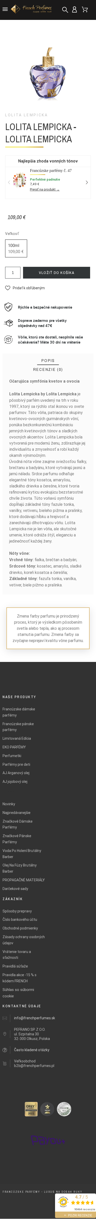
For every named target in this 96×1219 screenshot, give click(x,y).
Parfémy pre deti (16, 764)
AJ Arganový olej (16, 773)
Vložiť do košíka (56, 272)
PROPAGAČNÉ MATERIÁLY (24, 880)
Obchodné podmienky (20, 928)
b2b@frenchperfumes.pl (34, 1065)
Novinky (9, 804)
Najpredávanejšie (16, 812)
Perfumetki (12, 755)
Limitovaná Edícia (17, 738)
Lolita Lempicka (26, 115)
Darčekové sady (15, 888)
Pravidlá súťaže (15, 966)
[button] (25, 288)
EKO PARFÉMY (14, 747)
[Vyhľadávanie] (65, 10)
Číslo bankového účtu (20, 919)
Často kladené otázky (31, 1050)
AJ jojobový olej (15, 781)
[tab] (48, 360)
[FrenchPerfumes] (32, 10)
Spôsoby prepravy (17, 911)
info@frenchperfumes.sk (34, 1018)
